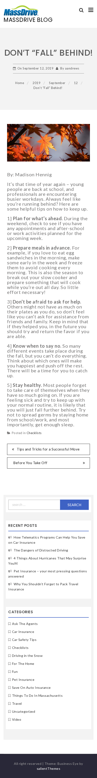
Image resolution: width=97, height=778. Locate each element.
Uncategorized (23, 711)
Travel (17, 703)
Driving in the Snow (27, 656)
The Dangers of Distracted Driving (41, 550)
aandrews (72, 68)
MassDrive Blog (28, 20)
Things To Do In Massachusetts (37, 695)
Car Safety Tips (24, 640)
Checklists (34, 433)
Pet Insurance (23, 680)
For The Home (23, 664)
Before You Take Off (30, 463)
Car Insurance (23, 632)
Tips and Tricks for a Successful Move (48, 449)
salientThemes (49, 768)
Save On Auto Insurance (31, 687)
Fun (15, 672)
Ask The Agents (25, 624)
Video (16, 719)
